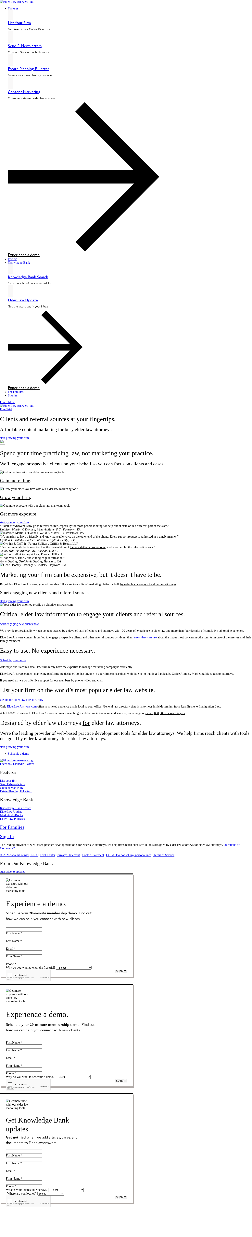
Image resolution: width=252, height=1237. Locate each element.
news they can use (145, 637)
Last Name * (14, 941)
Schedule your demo (13, 660)
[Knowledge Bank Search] (10, 268)
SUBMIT (121, 971)
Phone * (11, 964)
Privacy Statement (68, 855)
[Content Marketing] (10, 83)
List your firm (8, 780)
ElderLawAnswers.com (22, 706)
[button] (130, 8)
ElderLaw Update (11, 811)
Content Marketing (24, 91)
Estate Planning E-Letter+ (16, 791)
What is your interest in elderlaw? (26, 1189)
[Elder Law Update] (10, 291)
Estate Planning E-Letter (28, 68)
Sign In (7, 836)
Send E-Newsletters (25, 45)
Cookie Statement (93, 855)
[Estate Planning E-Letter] (10, 59)
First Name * (14, 933)
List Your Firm (19, 22)
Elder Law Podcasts (12, 818)
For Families (12, 827)
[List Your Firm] (10, 13)
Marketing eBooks (11, 815)
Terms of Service (163, 855)
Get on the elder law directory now (21, 699)
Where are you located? (22, 1193)
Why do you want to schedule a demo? (30, 1077)
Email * (11, 948)
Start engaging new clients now (19, 624)
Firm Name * (14, 956)
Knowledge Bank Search (28, 277)
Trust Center (47, 855)
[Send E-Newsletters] (10, 37)
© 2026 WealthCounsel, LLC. (19, 855)
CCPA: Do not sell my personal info (128, 855)
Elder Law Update (23, 300)
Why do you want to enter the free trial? (30, 967)
